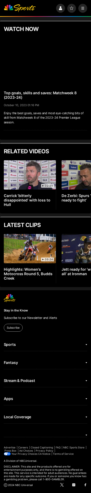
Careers (23, 447)
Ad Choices (26, 450)
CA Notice (44, 453)
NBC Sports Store (73, 447)
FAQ (58, 447)
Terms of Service (63, 453)
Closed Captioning (42, 447)
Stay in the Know (16, 310)
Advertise (10, 447)
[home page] (20, 8)
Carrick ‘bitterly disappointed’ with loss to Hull (27, 200)
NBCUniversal (28, 460)
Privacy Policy (44, 450)
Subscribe (13, 327)
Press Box (10, 450)
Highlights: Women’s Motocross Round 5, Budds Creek (28, 273)
